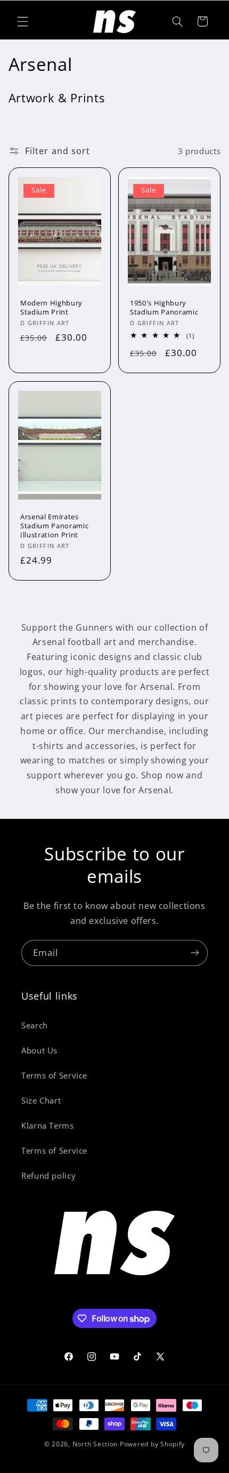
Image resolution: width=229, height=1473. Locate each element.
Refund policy (48, 1175)
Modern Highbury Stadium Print (51, 308)
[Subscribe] (195, 953)
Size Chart (41, 1100)
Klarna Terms (47, 1125)
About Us (39, 1050)
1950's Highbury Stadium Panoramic (164, 308)
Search (34, 1025)
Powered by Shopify (152, 1444)
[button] (22, 21)
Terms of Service (54, 1075)
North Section (95, 1444)
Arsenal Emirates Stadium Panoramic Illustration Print (54, 526)
